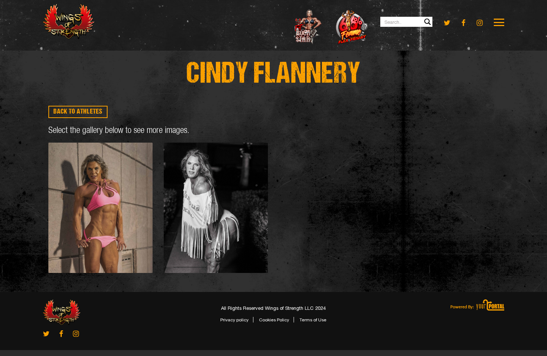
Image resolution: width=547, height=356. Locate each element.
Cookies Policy (274, 319)
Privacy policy (234, 319)
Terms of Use (313, 319)
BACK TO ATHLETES (78, 111)
